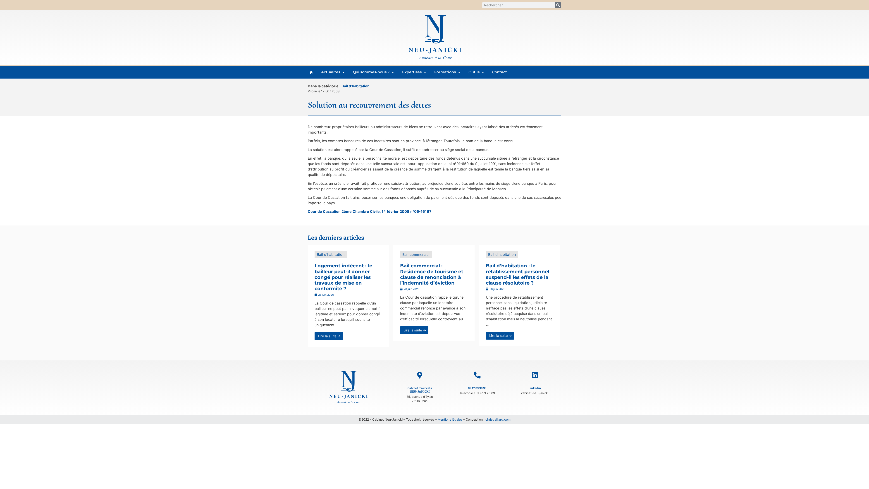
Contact (499, 72)
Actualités (330, 72)
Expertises (412, 72)
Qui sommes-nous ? (371, 72)
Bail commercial (416, 254)
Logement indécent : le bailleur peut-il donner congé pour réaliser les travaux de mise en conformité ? (343, 277)
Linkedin (534, 388)
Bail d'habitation (330, 254)
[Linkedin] (534, 375)
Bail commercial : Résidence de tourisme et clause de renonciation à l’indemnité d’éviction (431, 274)
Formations (445, 72)
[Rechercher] (558, 5)
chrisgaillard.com (498, 419)
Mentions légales (450, 419)
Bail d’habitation (355, 86)
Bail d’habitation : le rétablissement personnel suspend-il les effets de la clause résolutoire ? (517, 274)
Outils (474, 72)
